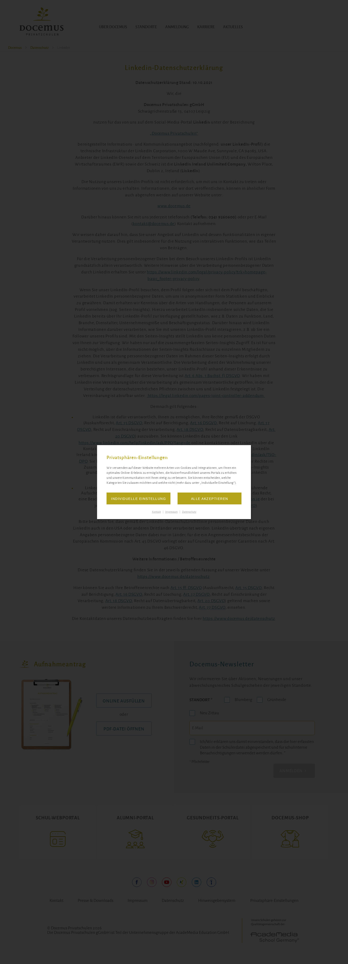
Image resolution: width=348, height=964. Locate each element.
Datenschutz (189, 511)
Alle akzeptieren (209, 499)
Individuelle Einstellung (138, 499)
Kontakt (156, 511)
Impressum (171, 511)
